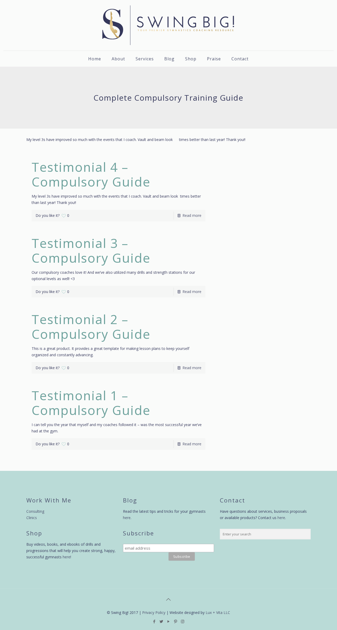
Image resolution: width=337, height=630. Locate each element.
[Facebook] (154, 621)
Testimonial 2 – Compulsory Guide (91, 327)
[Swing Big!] (168, 25)
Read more (191, 215)
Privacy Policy (153, 612)
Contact (232, 500)
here (66, 556)
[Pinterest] (175, 621)
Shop (34, 533)
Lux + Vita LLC (218, 612)
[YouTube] (168, 621)
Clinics (31, 517)
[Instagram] (182, 621)
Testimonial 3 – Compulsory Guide (91, 250)
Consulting (35, 511)
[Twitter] (161, 621)
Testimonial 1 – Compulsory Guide (91, 403)
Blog (130, 500)
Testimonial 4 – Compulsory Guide (91, 174)
